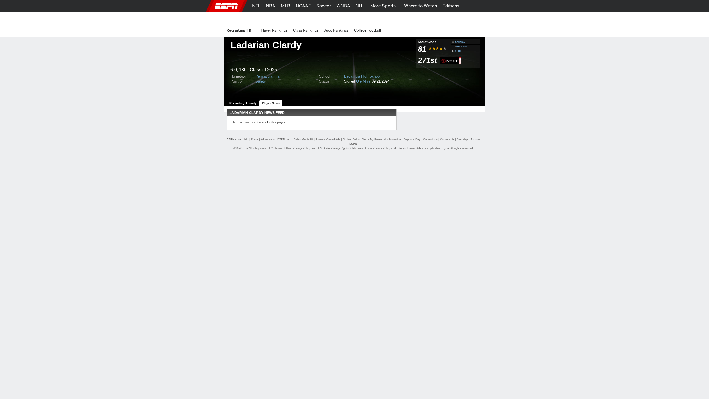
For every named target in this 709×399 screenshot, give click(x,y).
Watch (435, 18)
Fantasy (456, 18)
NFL (256, 6)
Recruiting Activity (242, 103)
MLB (285, 6)
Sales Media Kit (304, 139)
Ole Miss (363, 81)
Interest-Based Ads (328, 139)
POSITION (460, 42)
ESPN (226, 6)
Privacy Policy (301, 148)
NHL (360, 6)
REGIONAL (462, 46)
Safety (260, 81)
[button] (491, 6)
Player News (271, 103)
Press (254, 139)
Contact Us (447, 139)
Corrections (430, 139)
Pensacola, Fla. (268, 76)
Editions (451, 6)
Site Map (462, 139)
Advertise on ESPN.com (275, 139)
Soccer (323, 6)
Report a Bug (412, 139)
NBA (270, 6)
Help (245, 139)
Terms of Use (282, 148)
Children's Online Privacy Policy (370, 148)
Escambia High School (362, 76)
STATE (458, 51)
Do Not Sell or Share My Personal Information (372, 139)
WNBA (343, 6)
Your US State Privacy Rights (330, 148)
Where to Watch (420, 6)
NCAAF (303, 6)
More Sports (383, 6)
